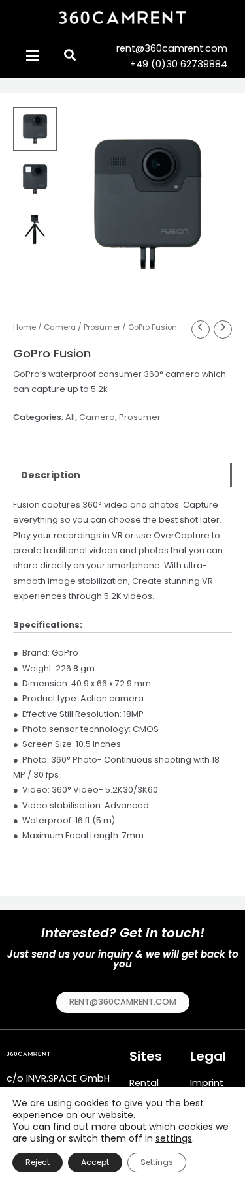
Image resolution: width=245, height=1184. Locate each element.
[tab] (122, 475)
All (70, 417)
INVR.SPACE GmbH (68, 1078)
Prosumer (102, 327)
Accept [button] (95, 1162)
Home (24, 327)
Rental (144, 1082)
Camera (60, 327)
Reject (37, 1162)
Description (50, 474)
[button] (122, 1002)
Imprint (206, 1082)
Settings (156, 1162)
